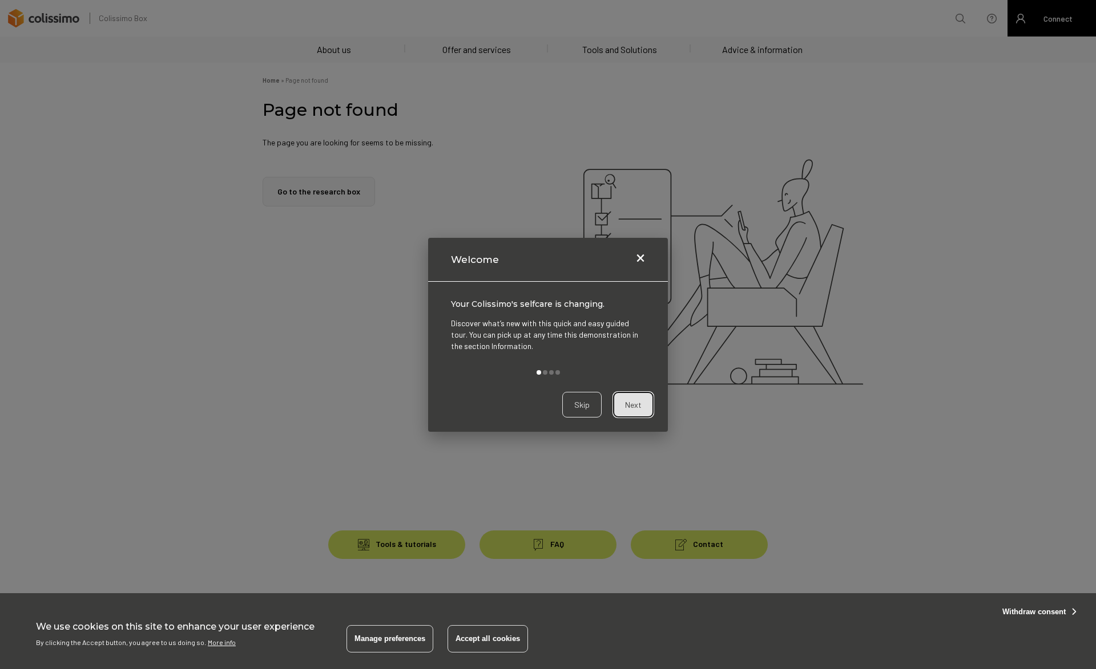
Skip (582, 404)
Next (633, 404)
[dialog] (548, 335)
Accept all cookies (488, 638)
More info (222, 642)
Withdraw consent (1034, 611)
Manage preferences (389, 638)
